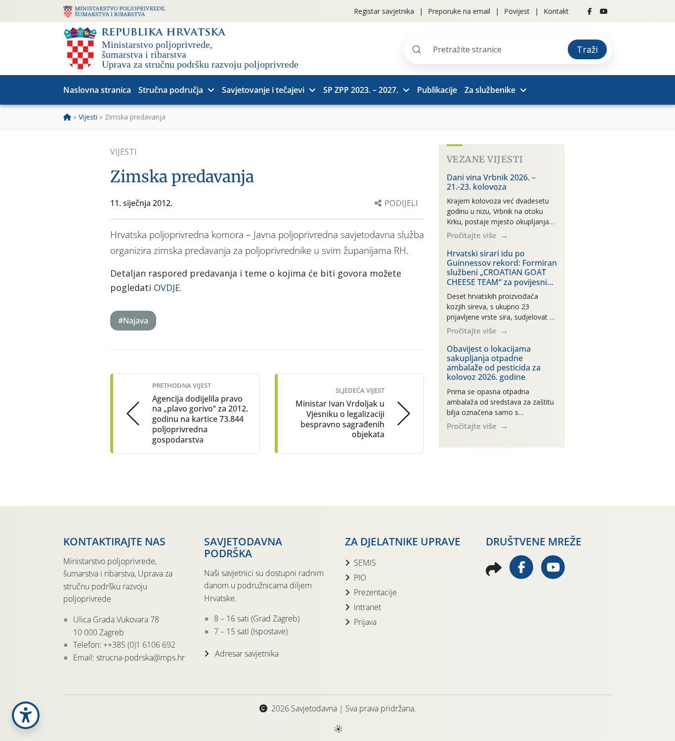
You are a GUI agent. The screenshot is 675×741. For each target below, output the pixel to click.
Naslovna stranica (97, 89)
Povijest (517, 11)
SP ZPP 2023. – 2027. (360, 89)
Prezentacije (375, 592)
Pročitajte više (473, 235)
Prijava (365, 622)
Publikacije (437, 89)
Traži (587, 49)
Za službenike (489, 89)
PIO (360, 577)
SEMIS (365, 562)
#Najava (133, 320)
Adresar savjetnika (246, 653)
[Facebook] (590, 11)
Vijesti (88, 117)
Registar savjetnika (384, 11)
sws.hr (338, 728)
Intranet (367, 607)
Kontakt (556, 11)
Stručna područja (170, 89)
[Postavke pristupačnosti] (26, 715)
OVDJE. (168, 287)
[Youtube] (604, 11)
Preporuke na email (459, 11)
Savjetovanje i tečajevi (263, 89)
